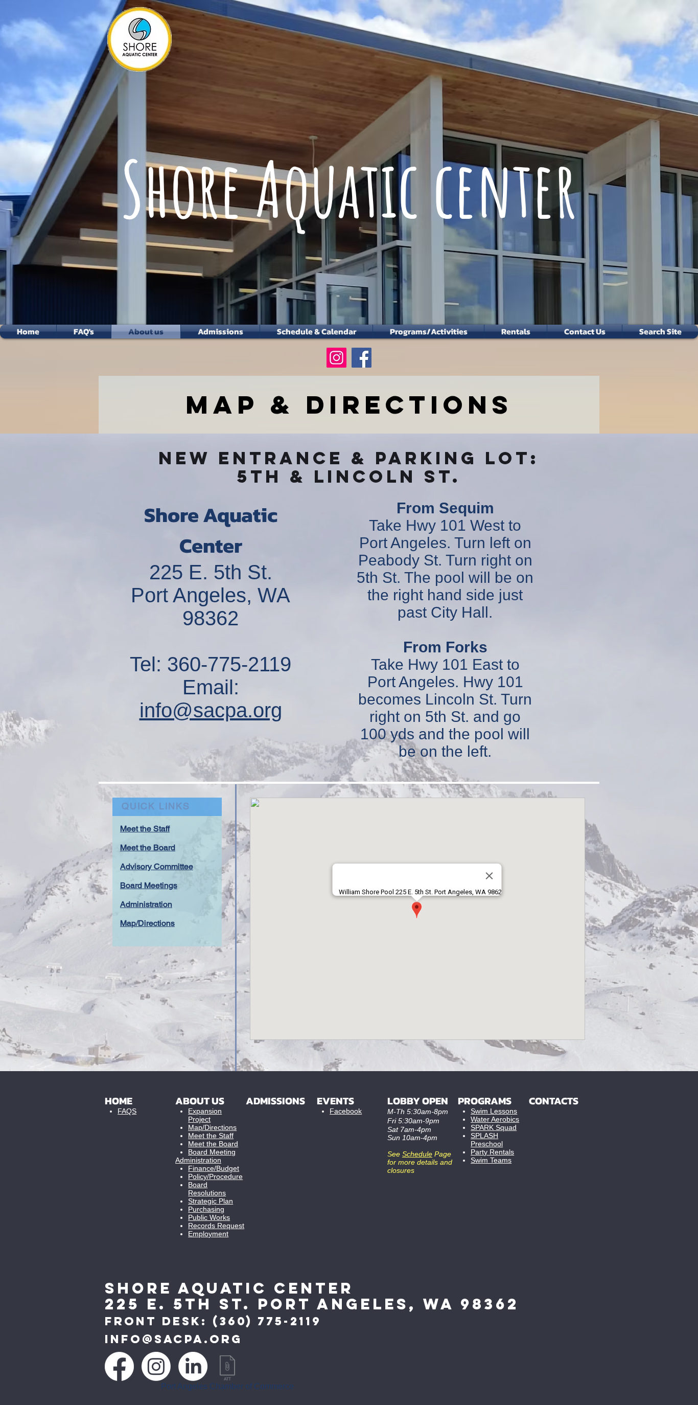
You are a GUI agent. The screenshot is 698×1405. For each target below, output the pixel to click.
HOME (118, 1100)
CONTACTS (553, 1100)
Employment (208, 1234)
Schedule (417, 1154)
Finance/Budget (213, 1168)
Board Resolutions (207, 1189)
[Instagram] (336, 358)
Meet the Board (213, 1144)
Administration (198, 1160)
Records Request (216, 1225)
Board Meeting (212, 1152)
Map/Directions (212, 1127)
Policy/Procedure (215, 1176)
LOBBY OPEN (417, 1100)
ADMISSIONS (275, 1100)
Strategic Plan (210, 1201)
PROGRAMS (484, 1100)
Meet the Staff (211, 1135)
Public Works (209, 1217)
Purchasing (206, 1209)
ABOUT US (199, 1100)
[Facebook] (361, 358)
